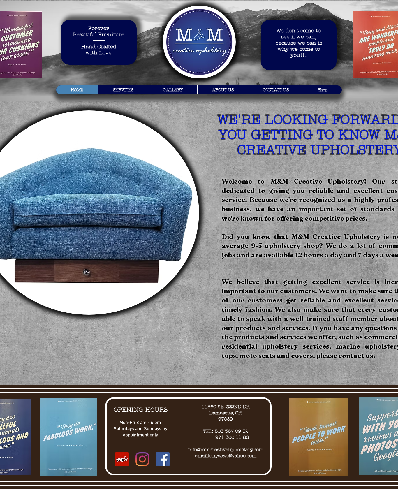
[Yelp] (122, 459)
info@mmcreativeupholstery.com (225, 449)
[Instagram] (142, 459)
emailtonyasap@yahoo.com (225, 455)
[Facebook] (163, 459)
